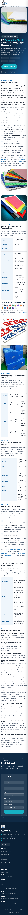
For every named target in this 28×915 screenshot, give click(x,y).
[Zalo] (5, 844)
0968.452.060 (4, 903)
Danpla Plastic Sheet (6, 851)
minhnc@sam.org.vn (12, 903)
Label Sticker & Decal (6, 862)
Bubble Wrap (4, 859)
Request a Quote (8, 66)
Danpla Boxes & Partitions (7, 854)
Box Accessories (5, 865)
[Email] (2, 844)
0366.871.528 (4, 893)
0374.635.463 (4, 888)
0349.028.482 (4, 880)
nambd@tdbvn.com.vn (13, 898)
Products (7, 6)
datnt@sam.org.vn (12, 876)
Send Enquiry (13, 812)
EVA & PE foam (21, 553)
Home (2, 6)
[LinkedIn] (8, 844)
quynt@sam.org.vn (12, 893)
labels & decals (20, 161)
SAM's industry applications (13, 549)
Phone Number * (7, 786)
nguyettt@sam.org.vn (12, 888)
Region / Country (7, 798)
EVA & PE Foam (4, 857)
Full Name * (6, 779)
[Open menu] (25, 3)
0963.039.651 (4, 898)
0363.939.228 (4, 876)
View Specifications (9, 72)
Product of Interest (8, 804)
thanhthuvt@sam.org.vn (13, 880)
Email (5, 792)
